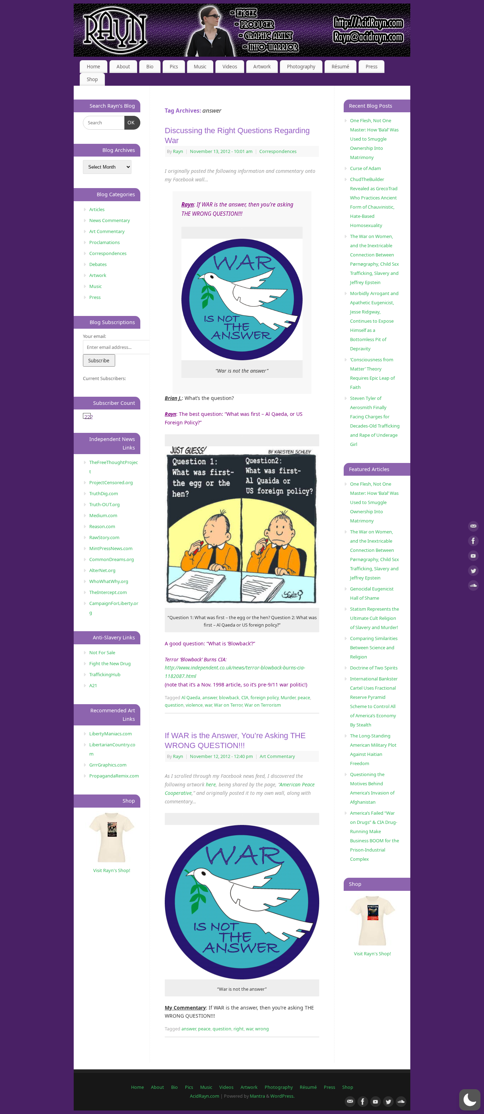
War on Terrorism (262, 705)
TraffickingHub (104, 674)
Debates (98, 264)
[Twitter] (473, 571)
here (211, 784)
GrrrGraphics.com (107, 765)
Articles (97, 209)
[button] (469, 1099)
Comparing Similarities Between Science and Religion (374, 647)
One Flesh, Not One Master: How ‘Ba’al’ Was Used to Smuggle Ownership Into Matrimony (374, 138)
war (208, 705)
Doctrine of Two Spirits (374, 668)
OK (129, 122)
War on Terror (228, 705)
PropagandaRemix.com (114, 776)
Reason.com (102, 526)
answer (209, 698)
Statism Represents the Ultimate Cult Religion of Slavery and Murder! (374, 618)
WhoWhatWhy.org (108, 581)
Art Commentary (277, 756)
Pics (174, 66)
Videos (230, 66)
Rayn (178, 151)
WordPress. (282, 1096)
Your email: (94, 336)
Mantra (257, 1096)
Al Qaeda (190, 698)
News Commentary (109, 220)
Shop (92, 79)
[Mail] (473, 527)
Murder (288, 698)
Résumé (340, 66)
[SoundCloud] (473, 586)
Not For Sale (102, 652)
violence (194, 705)
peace (304, 698)
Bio (149, 66)
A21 (93, 685)
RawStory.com (104, 537)
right (238, 1029)
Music (200, 66)
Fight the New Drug (110, 663)
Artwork (262, 66)
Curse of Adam (365, 168)
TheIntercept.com (108, 592)
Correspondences (278, 151)
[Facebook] (473, 542)
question (174, 705)
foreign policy (264, 698)
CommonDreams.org (111, 559)
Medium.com (103, 515)
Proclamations (104, 242)
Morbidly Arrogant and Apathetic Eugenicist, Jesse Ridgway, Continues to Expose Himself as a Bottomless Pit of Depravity (374, 321)
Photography (301, 66)
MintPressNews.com (111, 548)
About (123, 66)
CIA (244, 698)
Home (93, 66)
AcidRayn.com (204, 1096)
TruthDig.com (103, 493)
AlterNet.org (102, 570)
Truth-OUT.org (104, 504)
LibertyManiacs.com (110, 733)
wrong (262, 1029)
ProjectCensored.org (111, 482)
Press (371, 66)
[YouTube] (473, 557)
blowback (229, 698)
